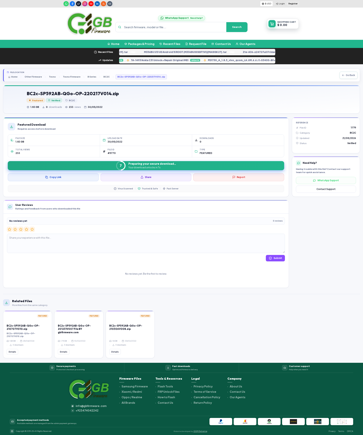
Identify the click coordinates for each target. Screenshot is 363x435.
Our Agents (237, 397)
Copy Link (55, 177)
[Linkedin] (97, 3)
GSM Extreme (200, 431)
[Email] (109, 3)
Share (148, 177)
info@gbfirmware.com (89, 406)
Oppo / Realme (131, 397)
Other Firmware (33, 76)
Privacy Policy (203, 386)
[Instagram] (84, 3)
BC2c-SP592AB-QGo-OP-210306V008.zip (125, 327)
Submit (278, 258)
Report (241, 177)
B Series (92, 76)
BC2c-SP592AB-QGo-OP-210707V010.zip (23, 327)
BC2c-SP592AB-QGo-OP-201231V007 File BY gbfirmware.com (74, 329)
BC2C (106, 76)
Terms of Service (204, 391)
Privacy (332, 431)
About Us (235, 386)
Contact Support (326, 189)
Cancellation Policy (206, 397)
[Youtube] (91, 3)
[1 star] (9, 229)
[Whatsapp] (66, 3)
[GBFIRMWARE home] (89, 24)
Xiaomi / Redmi (131, 391)
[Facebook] (72, 3)
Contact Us (165, 402)
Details (12, 352)
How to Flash (166, 397)
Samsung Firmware (134, 386)
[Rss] (103, 3)
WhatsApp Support (328, 180)
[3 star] (20, 229)
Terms (341, 431)
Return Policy (202, 402)
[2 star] (15, 229)
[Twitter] (78, 3)
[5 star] (32, 229)
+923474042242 (85, 410)
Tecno (52, 76)
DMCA (350, 431)
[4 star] (26, 229)
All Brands (128, 402)
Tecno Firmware (71, 76)
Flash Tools (165, 386)
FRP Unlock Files (168, 391)
